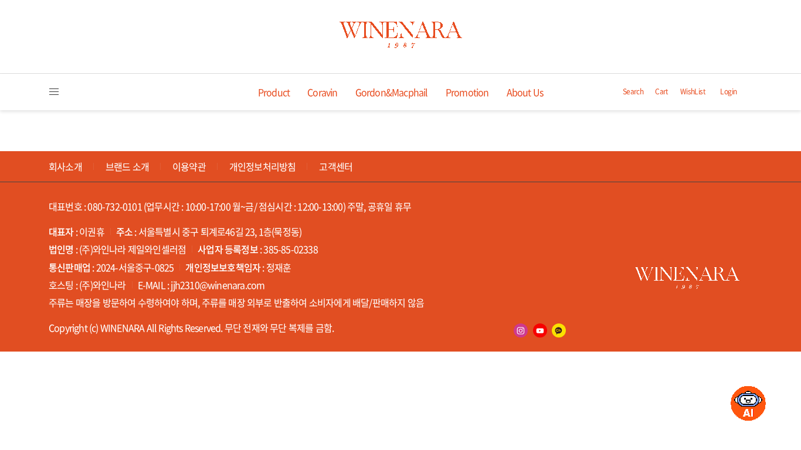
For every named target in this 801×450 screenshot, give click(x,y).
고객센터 (335, 166)
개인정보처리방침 (262, 166)
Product (274, 92)
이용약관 (189, 166)
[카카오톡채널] (559, 330)
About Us (525, 92)
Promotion (467, 92)
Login (728, 92)
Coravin (322, 92)
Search (633, 92)
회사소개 (65, 166)
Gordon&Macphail (391, 92)
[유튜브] (540, 330)
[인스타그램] (521, 330)
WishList (692, 92)
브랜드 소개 (127, 166)
